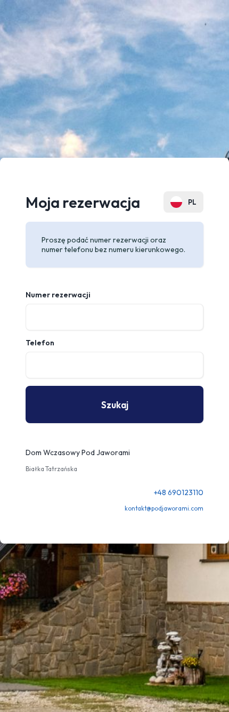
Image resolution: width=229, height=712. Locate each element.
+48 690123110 (178, 492)
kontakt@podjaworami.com (164, 508)
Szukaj (114, 404)
